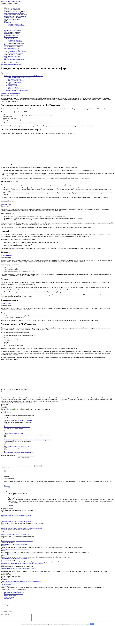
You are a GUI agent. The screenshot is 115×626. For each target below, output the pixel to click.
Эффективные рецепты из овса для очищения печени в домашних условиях (27, 440)
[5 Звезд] (31, 409)
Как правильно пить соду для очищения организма (16, 521)
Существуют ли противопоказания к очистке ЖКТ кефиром (23, 76)
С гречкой (12, 84)
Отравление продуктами (15, 41)
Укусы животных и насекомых (13, 45)
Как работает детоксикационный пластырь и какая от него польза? (21, 528)
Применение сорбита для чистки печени (16, 446)
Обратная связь (9, 597)
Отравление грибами (14, 40)
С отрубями (13, 87)
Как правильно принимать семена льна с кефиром (16, 515)
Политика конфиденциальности (14, 592)
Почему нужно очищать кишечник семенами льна (19, 452)
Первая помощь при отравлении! (11, 1)
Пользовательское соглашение (13, 594)
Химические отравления (11, 48)
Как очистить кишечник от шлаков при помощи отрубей (18, 568)
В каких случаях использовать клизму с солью (15, 534)
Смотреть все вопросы (8, 584)
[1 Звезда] (4, 409)
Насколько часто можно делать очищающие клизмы (17, 541)
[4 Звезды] (24, 409)
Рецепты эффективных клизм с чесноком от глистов (17, 554)
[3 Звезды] (17, 409)
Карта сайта (8, 598)
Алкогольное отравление (12, 9)
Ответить (7, 486)
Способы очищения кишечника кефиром (17, 77)
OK (92, 624)
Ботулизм (11, 38)
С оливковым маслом (16, 89)
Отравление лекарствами (15, 50)
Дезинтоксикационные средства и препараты (18, 420)
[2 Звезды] (10, 409)
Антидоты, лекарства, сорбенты (14, 13)
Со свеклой (12, 85)
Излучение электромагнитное (17, 25)
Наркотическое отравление (12, 30)
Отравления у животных (11, 33)
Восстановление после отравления (15, 16)
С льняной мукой (14, 82)
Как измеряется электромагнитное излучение (15, 544)
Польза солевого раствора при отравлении (17, 427)
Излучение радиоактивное (16, 24)
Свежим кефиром (14, 79)
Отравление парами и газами (17, 51)
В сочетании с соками (16, 80)
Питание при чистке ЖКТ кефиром (16, 90)
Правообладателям (10, 595)
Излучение (7, 22)
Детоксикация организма (12, 19)
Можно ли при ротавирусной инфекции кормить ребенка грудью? (21, 581)
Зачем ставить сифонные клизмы (14, 433)
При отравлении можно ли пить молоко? (13, 583)
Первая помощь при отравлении (14, 59)
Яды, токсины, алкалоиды (12, 56)
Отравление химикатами (15, 53)
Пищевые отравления (11, 37)
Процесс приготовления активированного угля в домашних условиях (22, 563)
